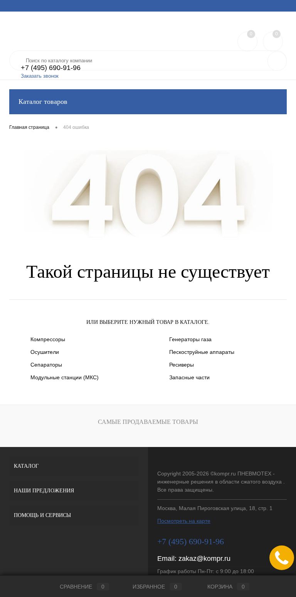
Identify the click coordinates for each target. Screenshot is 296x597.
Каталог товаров (42, 101)
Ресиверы (181, 365)
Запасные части (189, 377)
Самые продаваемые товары (148, 422)
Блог (135, 5)
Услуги (16, 5)
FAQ (88, 5)
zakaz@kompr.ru (204, 558)
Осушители (44, 352)
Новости (112, 5)
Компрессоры (47, 339)
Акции (39, 5)
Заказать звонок (40, 76)
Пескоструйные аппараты (201, 352)
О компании (162, 5)
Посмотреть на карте (183, 521)
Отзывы (193, 5)
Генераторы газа (190, 339)
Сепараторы (46, 365)
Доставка (65, 5)
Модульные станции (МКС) (64, 377)
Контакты (221, 5)
